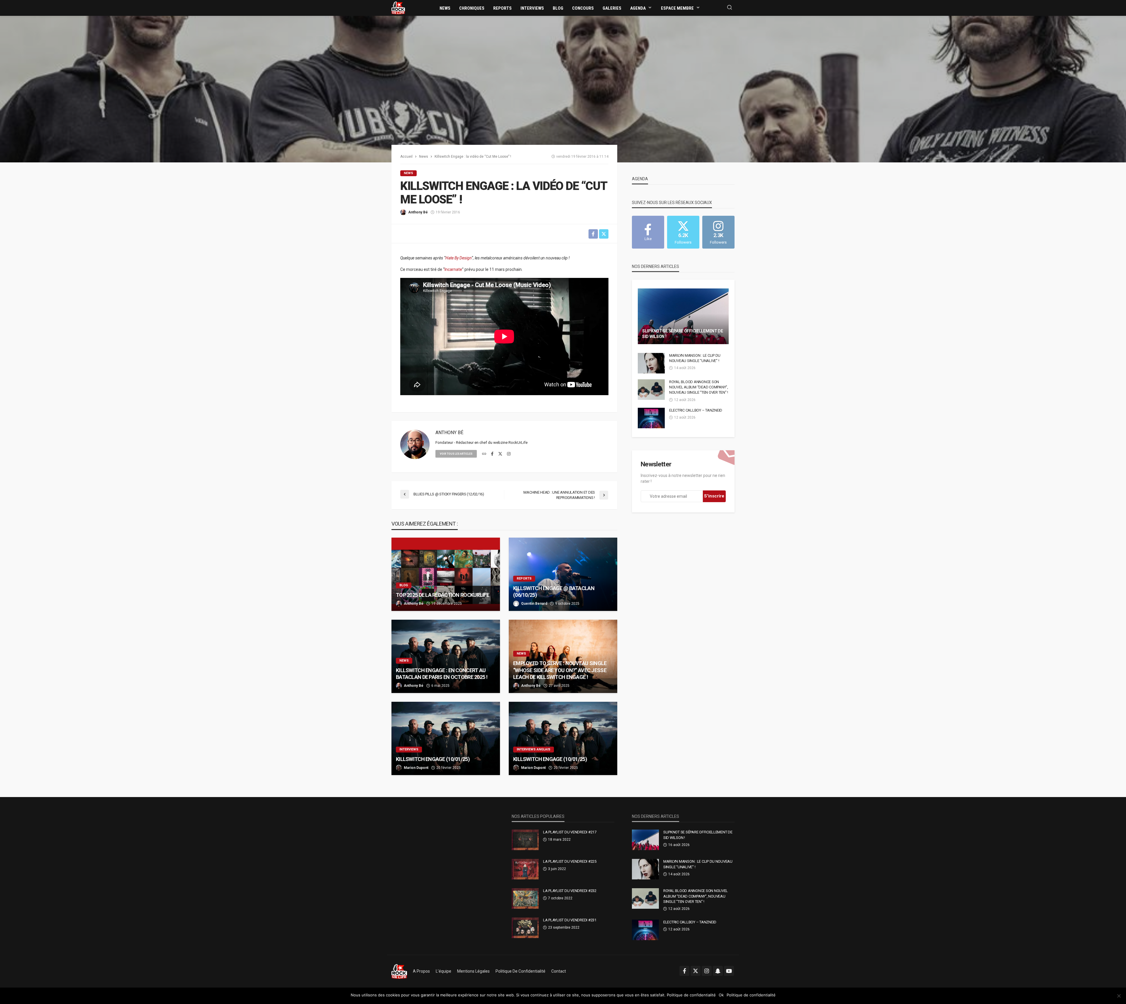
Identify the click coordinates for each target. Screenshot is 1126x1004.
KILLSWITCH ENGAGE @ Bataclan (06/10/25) (553, 591)
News (445, 8)
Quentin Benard (534, 604)
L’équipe (443, 971)
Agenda (638, 8)
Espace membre (677, 8)
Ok (721, 995)
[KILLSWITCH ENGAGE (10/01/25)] (445, 738)
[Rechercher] (730, 8)
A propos (421, 971)
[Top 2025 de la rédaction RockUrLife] (445, 574)
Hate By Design (458, 258)
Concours (583, 8)
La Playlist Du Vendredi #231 (569, 920)
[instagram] (509, 454)
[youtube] (729, 971)
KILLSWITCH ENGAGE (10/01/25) (433, 759)
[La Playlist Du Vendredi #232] (525, 898)
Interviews (532, 8)
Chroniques (471, 8)
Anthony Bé (418, 212)
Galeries (612, 8)
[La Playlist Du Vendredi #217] (525, 840)
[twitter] (500, 454)
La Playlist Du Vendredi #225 (569, 861)
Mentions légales (473, 971)
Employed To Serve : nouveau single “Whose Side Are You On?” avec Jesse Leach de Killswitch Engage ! (560, 670)
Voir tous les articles (456, 453)
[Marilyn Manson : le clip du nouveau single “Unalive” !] (651, 363)
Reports (502, 8)
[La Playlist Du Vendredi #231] (525, 928)
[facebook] (492, 454)
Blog (558, 8)
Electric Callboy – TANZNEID (695, 410)
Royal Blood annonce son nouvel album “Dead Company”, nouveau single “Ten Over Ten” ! (698, 387)
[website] (484, 454)
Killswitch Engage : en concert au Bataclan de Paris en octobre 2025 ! (441, 673)
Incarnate (453, 269)
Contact (558, 971)
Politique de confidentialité (520, 971)
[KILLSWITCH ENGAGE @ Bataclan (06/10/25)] (563, 574)
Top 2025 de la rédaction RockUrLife (442, 595)
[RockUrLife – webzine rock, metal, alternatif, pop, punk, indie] (399, 971)
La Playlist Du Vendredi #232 (569, 891)
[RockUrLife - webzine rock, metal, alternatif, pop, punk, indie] (398, 7)
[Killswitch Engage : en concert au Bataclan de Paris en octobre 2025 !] (445, 656)
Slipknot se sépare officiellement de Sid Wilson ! (682, 334)
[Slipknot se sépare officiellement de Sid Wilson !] (683, 316)
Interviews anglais (533, 749)
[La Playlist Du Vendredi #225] (525, 869)
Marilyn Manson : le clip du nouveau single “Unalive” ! (694, 358)
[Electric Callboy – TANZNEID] (651, 418)
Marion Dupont (416, 768)
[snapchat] (718, 971)
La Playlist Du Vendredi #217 (569, 832)
